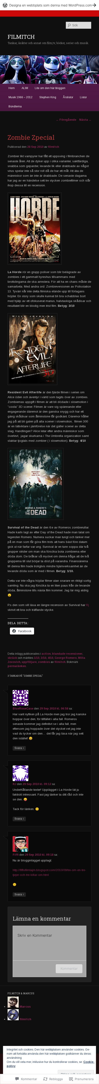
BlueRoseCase (23, 708)
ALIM (25, 88)
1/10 (36, 657)
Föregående (66, 119)
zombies (44, 662)
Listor (83, 97)
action (46, 653)
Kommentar (69, 968)
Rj (87, 605)
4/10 (50, 657)
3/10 (43, 657)
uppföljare (29, 662)
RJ (14, 784)
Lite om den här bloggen (50, 88)
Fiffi (16, 854)
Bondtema (15, 106)
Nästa (85, 119)
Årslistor (68, 97)
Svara (19, 748)
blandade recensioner (67, 653)
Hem (12, 88)
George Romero (66, 657)
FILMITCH (21, 36)
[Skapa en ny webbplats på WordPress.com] (49, 5)
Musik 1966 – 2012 (20, 97)
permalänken (17, 666)
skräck (12, 657)
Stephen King (47, 97)
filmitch (53, 146)
